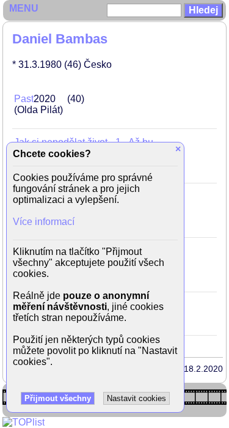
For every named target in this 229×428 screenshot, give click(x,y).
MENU (23, 8)
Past (24, 99)
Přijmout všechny (57, 398)
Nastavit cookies (136, 398)
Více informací (44, 221)
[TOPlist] (23, 422)
